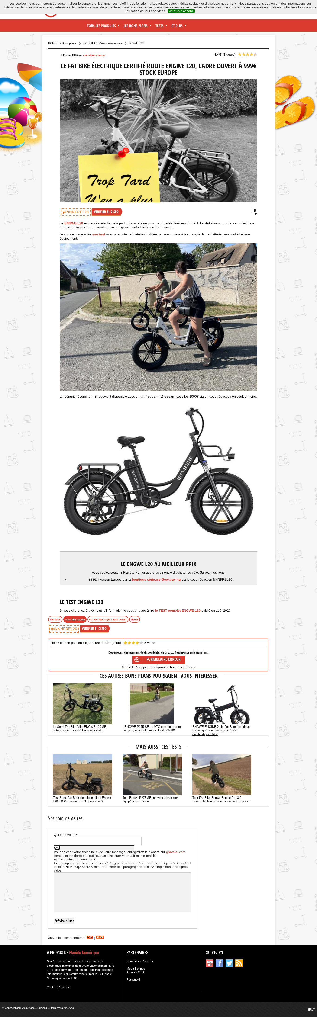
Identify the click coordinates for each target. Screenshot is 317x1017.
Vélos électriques (75, 619)
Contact (52, 987)
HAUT (311, 1009)
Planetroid (133, 979)
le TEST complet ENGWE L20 (178, 610)
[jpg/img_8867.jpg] (158, 474)
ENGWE (134, 619)
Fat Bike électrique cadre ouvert (108, 619)
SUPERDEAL (55, 619)
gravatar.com (175, 852)
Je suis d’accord (181, 11)
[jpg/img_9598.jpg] (158, 317)
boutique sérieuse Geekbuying (156, 579)
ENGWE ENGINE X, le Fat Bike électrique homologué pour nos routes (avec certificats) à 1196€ (221, 730)
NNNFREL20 (77, 212)
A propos (64, 987)
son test (98, 234)
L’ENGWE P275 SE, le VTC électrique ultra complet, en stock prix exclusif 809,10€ (152, 728)
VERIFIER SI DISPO (106, 211)
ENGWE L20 (73, 223)
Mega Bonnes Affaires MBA (135, 970)
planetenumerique (94, 55)
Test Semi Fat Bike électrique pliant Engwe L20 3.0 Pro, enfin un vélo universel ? (82, 799)
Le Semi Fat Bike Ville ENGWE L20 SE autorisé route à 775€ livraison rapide (79, 728)
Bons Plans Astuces (140, 961)
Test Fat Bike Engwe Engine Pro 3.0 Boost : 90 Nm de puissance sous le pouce (221, 799)
